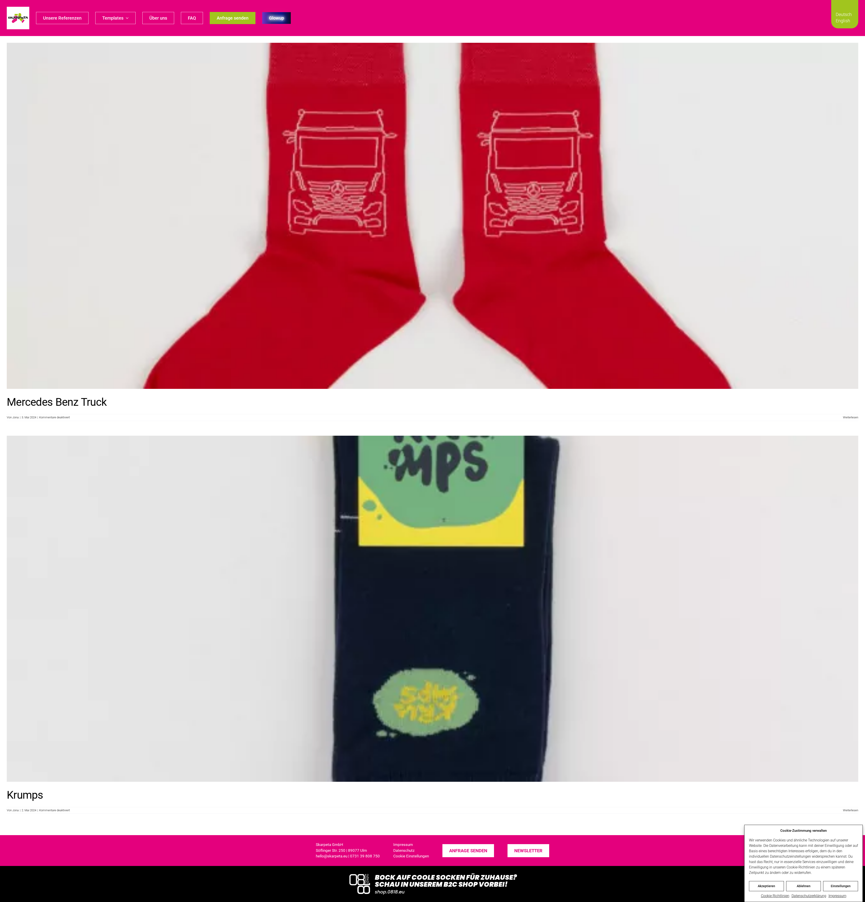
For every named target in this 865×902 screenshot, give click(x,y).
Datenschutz (403, 850)
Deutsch (844, 14)
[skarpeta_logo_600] (18, 8)
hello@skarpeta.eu (331, 856)
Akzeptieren (766, 886)
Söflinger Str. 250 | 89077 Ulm (341, 850)
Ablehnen (803, 886)
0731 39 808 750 (365, 856)
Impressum (837, 896)
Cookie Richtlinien (775, 896)
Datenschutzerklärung (809, 896)
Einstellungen (841, 886)
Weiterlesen (850, 417)
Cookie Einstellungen (411, 856)
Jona (15, 417)
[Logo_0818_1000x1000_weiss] (359, 874)
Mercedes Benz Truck (57, 402)
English (843, 20)
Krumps (25, 795)
